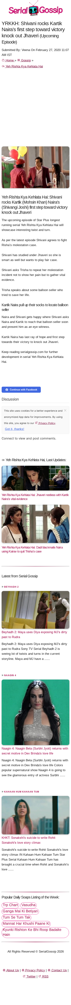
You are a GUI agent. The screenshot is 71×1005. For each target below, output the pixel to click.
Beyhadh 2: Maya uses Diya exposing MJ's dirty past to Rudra (34, 634)
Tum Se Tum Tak (16, 917)
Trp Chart (10, 905)
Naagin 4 (10, 675)
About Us (12, 970)
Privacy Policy (46, 423)
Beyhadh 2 (11, 587)
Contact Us (59, 970)
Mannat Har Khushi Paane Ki (26, 923)
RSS (44, 976)
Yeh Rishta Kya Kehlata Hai (24, 66)
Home (10, 60)
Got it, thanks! (14, 429)
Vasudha (28, 905)
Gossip (25, 60)
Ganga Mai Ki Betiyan (20, 911)
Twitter (31, 976)
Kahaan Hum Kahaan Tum (21, 791)
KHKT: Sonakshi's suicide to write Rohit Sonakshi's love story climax (28, 840)
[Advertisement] (35, 109)
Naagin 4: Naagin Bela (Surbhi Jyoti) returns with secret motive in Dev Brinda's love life (35, 751)
